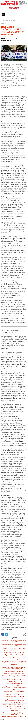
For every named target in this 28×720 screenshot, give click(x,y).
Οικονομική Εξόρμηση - (14, 679)
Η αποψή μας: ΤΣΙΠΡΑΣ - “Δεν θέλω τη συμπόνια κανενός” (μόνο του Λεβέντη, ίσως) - (14, 687)
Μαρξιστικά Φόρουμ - (14, 655)
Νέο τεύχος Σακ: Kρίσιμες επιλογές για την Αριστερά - (14, 658)
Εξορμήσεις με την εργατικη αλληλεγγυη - (14, 713)
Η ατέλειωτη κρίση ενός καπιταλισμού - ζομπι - (14, 645)
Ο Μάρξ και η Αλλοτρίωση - (14, 648)
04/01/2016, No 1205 (6, 44)
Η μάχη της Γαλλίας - (14, 694)
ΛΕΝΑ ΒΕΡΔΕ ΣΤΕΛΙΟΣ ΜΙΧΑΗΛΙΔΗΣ (9, 39)
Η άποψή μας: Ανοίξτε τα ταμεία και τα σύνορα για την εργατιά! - (14, 667)
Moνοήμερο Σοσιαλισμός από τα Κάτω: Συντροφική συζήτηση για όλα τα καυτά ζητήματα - (14, 700)
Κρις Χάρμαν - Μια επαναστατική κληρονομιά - (14, 640)
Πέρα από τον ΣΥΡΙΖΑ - (14, 691)
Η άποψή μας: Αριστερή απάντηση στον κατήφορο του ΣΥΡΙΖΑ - (14, 651)
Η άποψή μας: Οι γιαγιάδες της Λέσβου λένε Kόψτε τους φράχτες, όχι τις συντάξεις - (14, 663)
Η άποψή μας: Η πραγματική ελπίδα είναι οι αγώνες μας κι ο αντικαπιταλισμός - (14, 675)
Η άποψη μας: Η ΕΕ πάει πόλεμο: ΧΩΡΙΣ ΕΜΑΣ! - (14, 709)
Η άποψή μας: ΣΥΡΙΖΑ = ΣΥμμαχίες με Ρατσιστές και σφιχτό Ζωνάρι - (14, 682)
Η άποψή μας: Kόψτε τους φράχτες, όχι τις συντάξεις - (14, 705)
